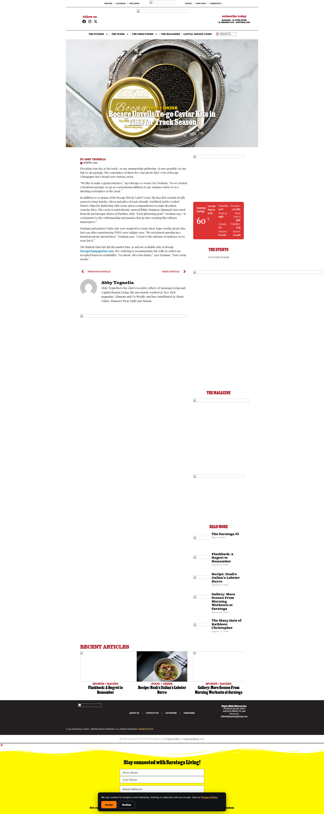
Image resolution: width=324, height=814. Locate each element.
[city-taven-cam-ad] (133, 317)
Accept (109, 804)
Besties (108, 3)
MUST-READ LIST (243, 22)
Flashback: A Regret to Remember (222, 558)
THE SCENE (118, 34)
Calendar (121, 3)
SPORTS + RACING (105, 683)
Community (215, 3)
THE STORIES (96, 34)
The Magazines (170, 34)
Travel (188, 3)
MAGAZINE (226, 20)
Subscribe (189, 713)
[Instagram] (90, 21)
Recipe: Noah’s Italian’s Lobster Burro (226, 578)
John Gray (201, 3)
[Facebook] (84, 21)
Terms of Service (191, 739)
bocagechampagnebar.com (97, 251)
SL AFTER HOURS (240, 20)
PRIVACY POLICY (145, 729)
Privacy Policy (209, 797)
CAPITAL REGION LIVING (197, 34)
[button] (162, 745)
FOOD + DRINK (162, 683)
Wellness (134, 3)
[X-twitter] (95, 21)
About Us (134, 713)
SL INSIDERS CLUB (226, 22)
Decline (126, 804)
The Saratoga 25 (225, 534)
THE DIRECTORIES (142, 34)
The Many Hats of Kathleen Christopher (226, 624)
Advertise (171, 713)
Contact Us (152, 713)
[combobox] (226, 34)
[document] (162, 778)
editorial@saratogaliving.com (234, 717)
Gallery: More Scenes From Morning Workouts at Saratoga (223, 601)
